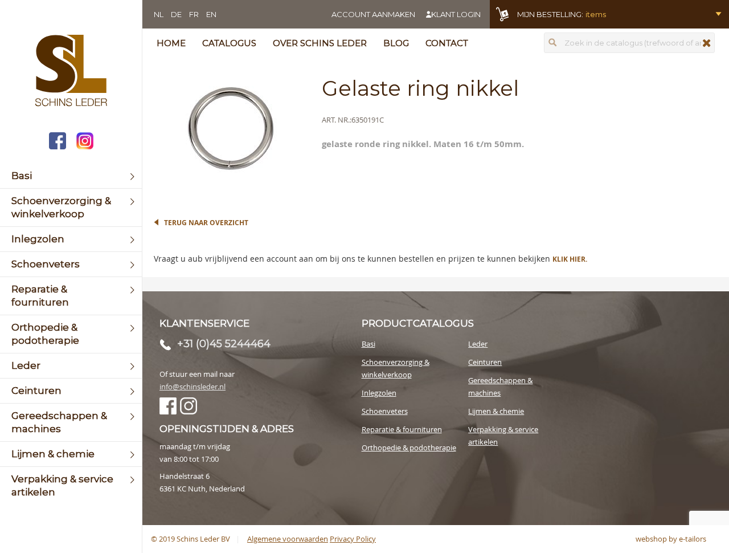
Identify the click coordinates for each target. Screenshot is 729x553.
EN (211, 14)
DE (176, 14)
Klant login (456, 14)
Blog (396, 43)
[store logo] (71, 71)
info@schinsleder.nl (192, 386)
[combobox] (629, 42)
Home (171, 43)
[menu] (71, 334)
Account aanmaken (373, 14)
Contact (446, 43)
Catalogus (229, 43)
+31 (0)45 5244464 (224, 344)
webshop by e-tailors (671, 539)
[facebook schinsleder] (57, 142)
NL (158, 14)
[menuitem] (71, 176)
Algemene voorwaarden (287, 539)
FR (194, 14)
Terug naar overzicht (206, 222)
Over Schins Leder (320, 43)
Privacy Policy (353, 539)
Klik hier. (569, 259)
